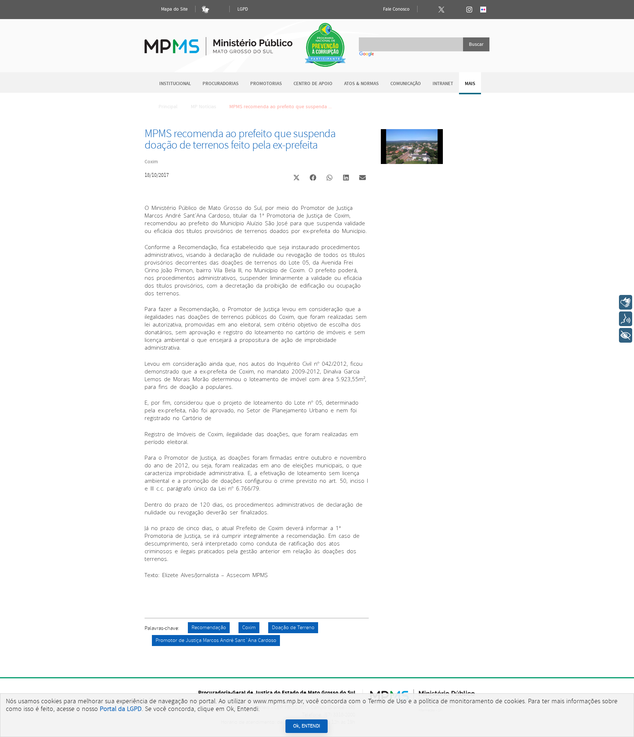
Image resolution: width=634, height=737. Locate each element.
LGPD (242, 9)
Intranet (443, 84)
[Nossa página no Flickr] (483, 9)
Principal (168, 107)
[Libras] (205, 9)
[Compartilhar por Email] (362, 178)
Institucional (175, 84)
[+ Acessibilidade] (625, 335)
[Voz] (625, 318)
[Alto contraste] (219, 9)
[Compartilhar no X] (296, 178)
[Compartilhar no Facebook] (313, 178)
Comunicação (405, 84)
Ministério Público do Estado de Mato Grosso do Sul (218, 42)
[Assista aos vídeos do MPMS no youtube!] (455, 9)
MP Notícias (203, 107)
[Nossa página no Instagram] (469, 9)
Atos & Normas (361, 84)
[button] (296, 178)
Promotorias (266, 84)
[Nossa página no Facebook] (427, 9)
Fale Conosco (395, 9)
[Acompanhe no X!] (441, 9)
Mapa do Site (173, 9)
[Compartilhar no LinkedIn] (346, 178)
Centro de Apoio (313, 84)
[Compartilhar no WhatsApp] (329, 178)
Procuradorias (220, 84)
